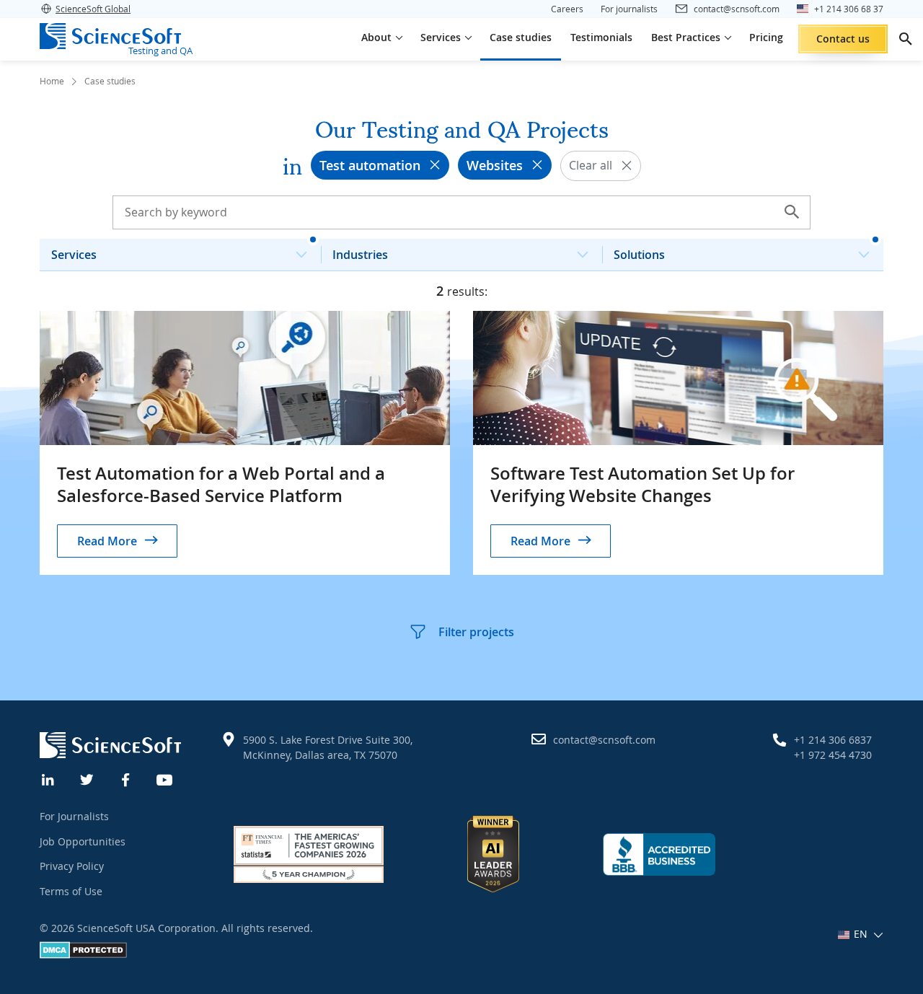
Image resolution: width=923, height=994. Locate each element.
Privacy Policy (72, 866)
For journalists (629, 8)
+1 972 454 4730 (833, 755)
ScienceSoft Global (93, 8)
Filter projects (476, 632)
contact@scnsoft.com (604, 740)
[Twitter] (87, 778)
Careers (567, 8)
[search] (905, 39)
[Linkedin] (48, 778)
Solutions (639, 255)
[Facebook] (126, 778)
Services (74, 255)
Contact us (843, 38)
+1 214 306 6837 (833, 740)
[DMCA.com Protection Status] (83, 955)
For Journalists (74, 816)
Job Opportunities (82, 841)
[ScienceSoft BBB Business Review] (659, 854)
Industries (360, 255)
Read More (107, 541)
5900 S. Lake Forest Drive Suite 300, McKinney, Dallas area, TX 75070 (327, 747)
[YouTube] (165, 778)
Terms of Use (71, 891)
